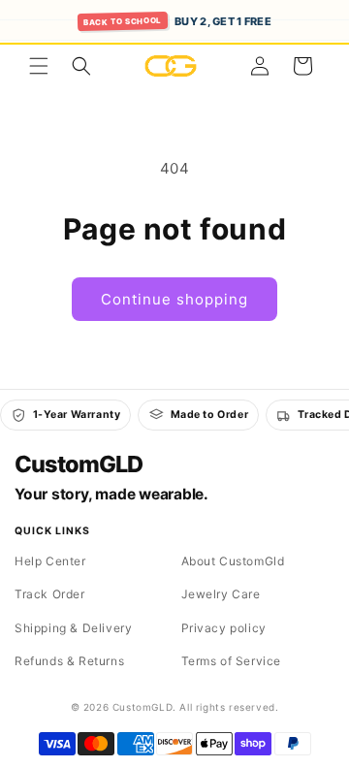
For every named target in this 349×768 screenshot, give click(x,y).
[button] (38, 66)
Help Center (50, 561)
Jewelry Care (221, 594)
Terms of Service (231, 661)
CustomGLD (78, 464)
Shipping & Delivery (73, 628)
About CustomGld (233, 561)
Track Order (50, 594)
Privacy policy (224, 628)
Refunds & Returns (69, 661)
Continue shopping (174, 299)
